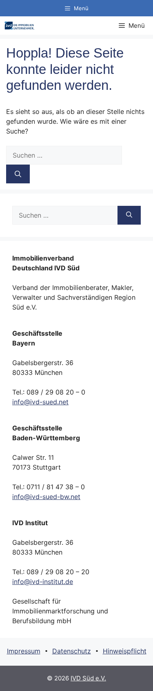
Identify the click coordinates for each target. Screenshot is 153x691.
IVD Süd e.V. (88, 678)
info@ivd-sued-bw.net (46, 497)
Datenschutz (71, 651)
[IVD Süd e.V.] (19, 25)
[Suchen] (18, 174)
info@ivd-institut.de (42, 581)
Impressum (23, 651)
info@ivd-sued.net (40, 402)
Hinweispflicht (124, 651)
